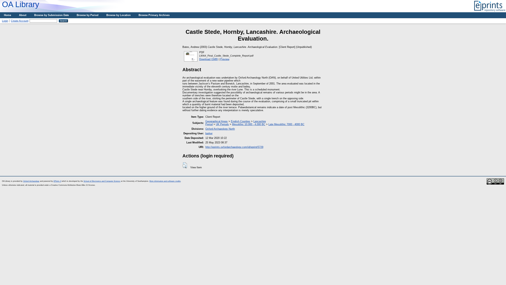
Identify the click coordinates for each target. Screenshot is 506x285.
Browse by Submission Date (51, 15)
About (22, 15)
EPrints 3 (57, 181)
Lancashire (259, 121)
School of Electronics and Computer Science (102, 181)
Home (7, 15)
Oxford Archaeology (31, 181)
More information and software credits (165, 181)
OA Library (20, 4)
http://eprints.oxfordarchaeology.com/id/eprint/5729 (234, 147)
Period (209, 124)
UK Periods (222, 124)
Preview (224, 59)
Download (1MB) (208, 59)
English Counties (240, 121)
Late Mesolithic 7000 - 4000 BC (286, 124)
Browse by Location (118, 15)
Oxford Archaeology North (220, 128)
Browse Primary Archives (154, 15)
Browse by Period (87, 15)
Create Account (19, 20)
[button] (184, 165)
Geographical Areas (216, 121)
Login (5, 20)
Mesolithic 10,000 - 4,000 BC (248, 124)
